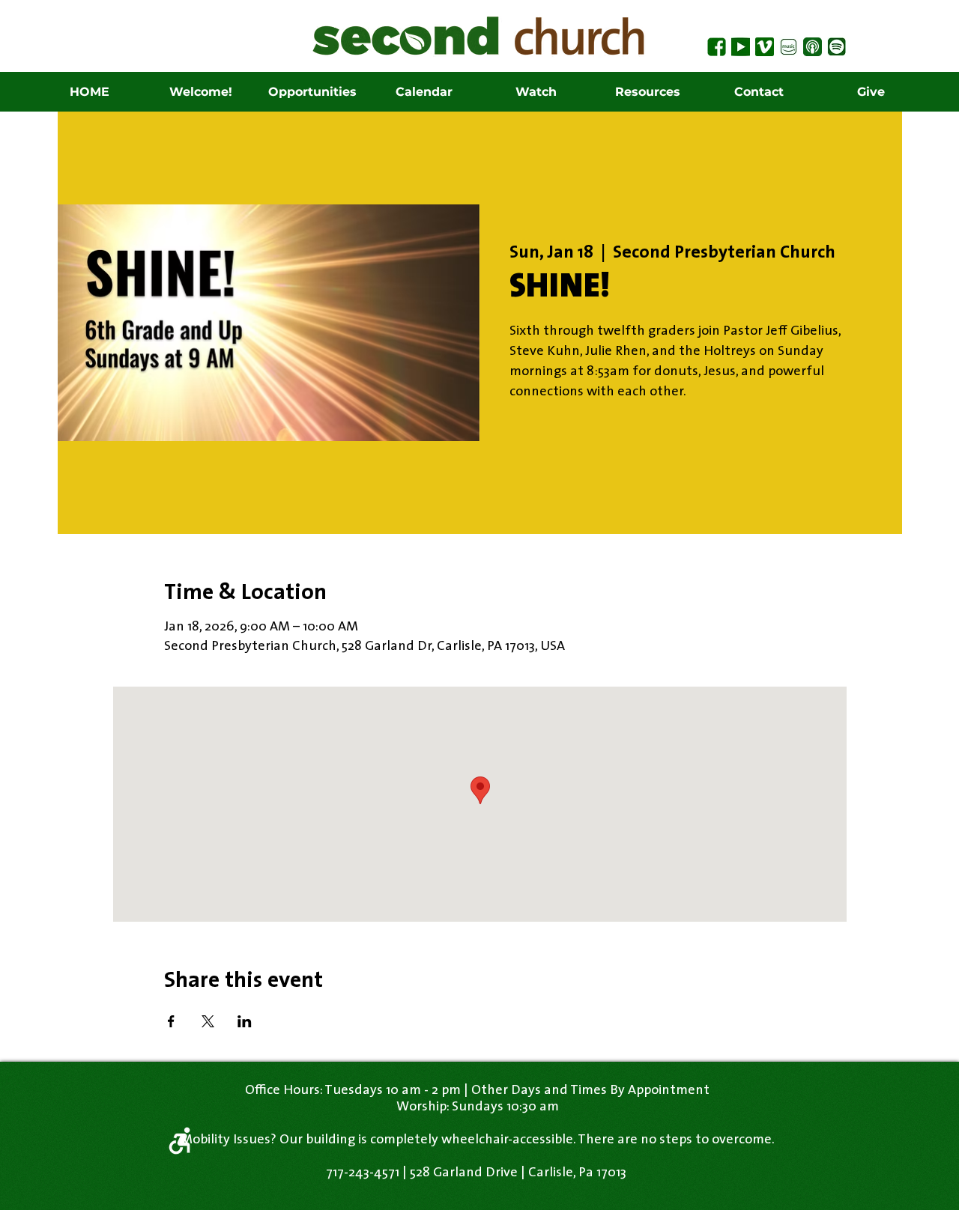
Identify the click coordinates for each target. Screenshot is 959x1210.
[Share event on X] (208, 1021)
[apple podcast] (812, 46)
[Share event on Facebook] (171, 1021)
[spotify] (836, 46)
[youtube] (740, 46)
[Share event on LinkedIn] (245, 1021)
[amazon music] (788, 46)
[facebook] (716, 46)
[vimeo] (764, 46)
